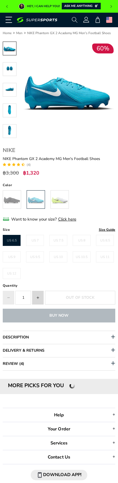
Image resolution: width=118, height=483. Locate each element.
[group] (59, 6)
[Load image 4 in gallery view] (9, 110)
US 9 (11, 257)
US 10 (58, 257)
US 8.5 (105, 240)
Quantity (10, 285)
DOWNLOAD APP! (62, 475)
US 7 (35, 240)
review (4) (13, 363)
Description (16, 337)
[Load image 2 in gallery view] (9, 69)
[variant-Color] (12, 199)
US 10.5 (82, 257)
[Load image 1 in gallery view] (9, 48)
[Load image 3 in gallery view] (9, 90)
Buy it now (59, 315)
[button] (7, 6)
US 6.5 (12, 240)
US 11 (104, 257)
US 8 (81, 240)
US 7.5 (58, 240)
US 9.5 (35, 257)
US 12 (11, 273)
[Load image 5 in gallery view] (9, 131)
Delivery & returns (23, 350)
